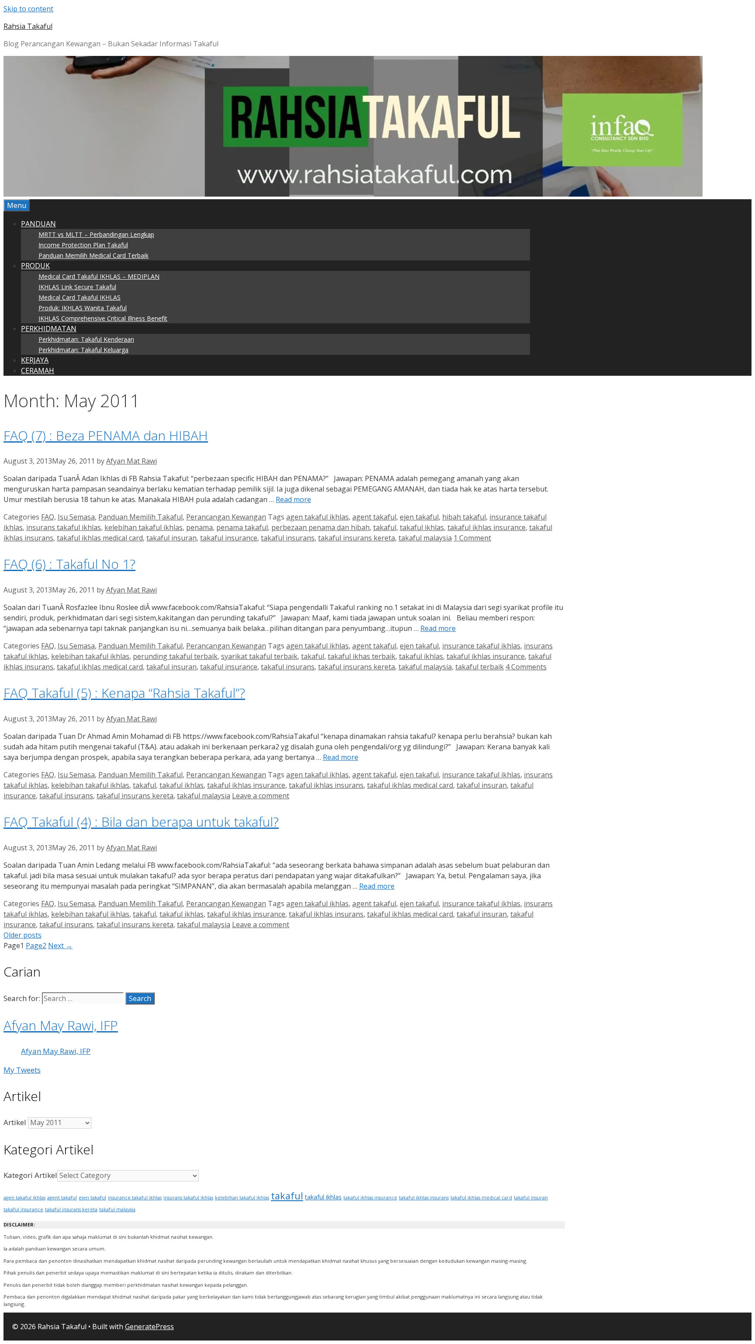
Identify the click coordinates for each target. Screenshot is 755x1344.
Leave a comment (260, 795)
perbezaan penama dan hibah (320, 527)
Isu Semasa (76, 517)
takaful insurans (288, 538)
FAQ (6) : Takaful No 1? (69, 564)
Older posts (22, 935)
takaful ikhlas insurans (326, 785)
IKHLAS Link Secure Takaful (77, 287)
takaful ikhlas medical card (100, 538)
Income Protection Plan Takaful (83, 245)
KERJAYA (34, 360)
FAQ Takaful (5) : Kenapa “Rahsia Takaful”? (124, 693)
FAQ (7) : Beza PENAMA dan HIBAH (105, 435)
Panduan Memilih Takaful (140, 517)
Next (60, 945)
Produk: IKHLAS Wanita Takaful (82, 308)
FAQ (47, 517)
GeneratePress (149, 1326)
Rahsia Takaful (27, 26)
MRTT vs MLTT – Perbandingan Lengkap (96, 234)
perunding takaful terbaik (175, 656)
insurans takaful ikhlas (63, 527)
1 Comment (472, 538)
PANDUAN (38, 224)
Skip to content (28, 9)
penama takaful (242, 527)
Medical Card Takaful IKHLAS (79, 297)
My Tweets (22, 1070)
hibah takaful (464, 517)
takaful (384, 527)
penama (199, 527)
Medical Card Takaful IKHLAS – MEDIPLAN (98, 276)
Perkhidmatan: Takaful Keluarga (83, 350)
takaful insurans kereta (356, 538)
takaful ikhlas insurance (486, 527)
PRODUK (35, 265)
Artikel (14, 1122)
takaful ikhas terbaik (361, 656)
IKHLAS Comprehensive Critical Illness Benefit (102, 318)
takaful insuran (171, 538)
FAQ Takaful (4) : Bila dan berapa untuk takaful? (141, 822)
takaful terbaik (479, 667)
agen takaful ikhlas (317, 517)
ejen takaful (419, 517)
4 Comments (526, 667)
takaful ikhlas (422, 527)
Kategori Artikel (30, 1175)
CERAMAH (37, 370)
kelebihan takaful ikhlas (143, 527)
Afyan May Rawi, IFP (60, 1025)
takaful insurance (228, 538)
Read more (293, 499)
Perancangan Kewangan (226, 517)
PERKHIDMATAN (48, 328)
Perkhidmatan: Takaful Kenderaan (86, 339)
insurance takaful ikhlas (481, 646)
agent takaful (374, 517)
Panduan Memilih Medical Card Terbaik (93, 255)
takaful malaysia (425, 538)
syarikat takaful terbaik (259, 656)
